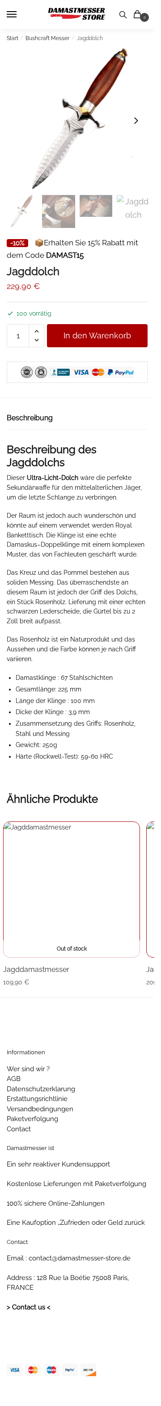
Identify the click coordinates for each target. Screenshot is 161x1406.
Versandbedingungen (40, 1109)
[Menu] (20, 14)
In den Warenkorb (97, 335)
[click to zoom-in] (77, 120)
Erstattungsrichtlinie (37, 1099)
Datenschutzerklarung (41, 1089)
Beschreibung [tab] (30, 418)
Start (12, 38)
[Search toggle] (123, 14)
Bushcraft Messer (47, 38)
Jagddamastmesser (36, 969)
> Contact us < (29, 1307)
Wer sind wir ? (28, 1069)
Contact (19, 1129)
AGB (14, 1079)
